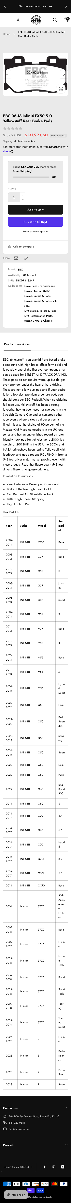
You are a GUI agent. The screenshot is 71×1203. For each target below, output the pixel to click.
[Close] (64, 557)
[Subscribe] (58, 633)
